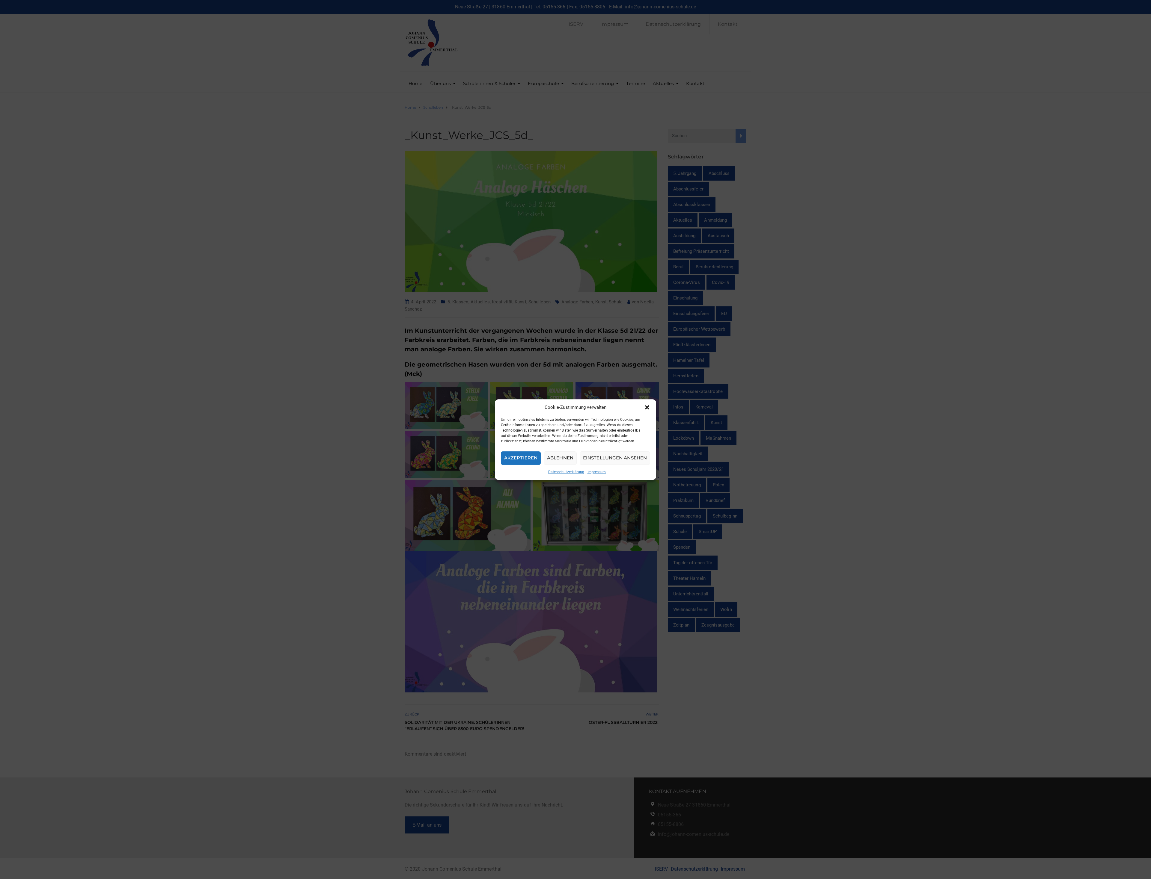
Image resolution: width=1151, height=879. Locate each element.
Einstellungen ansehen (615, 458)
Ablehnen (560, 458)
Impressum (596, 472)
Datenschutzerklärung (566, 472)
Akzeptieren (520, 458)
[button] (647, 407)
